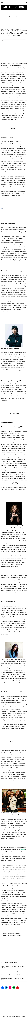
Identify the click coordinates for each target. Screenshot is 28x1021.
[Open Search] (26, 2)
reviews (23, 849)
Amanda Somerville (15, 29)
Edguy (9, 30)
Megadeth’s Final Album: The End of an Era (11, 974)
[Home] (14, 9)
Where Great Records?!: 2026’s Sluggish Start (11, 971)
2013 (8, 29)
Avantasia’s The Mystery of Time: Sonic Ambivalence (14, 34)
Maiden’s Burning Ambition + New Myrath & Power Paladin (12, 967)
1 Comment (24, 30)
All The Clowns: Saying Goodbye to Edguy (10, 962)
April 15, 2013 (3, 30)
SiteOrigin (23, 1016)
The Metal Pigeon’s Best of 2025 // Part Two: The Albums (12, 979)
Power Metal (15, 30)
